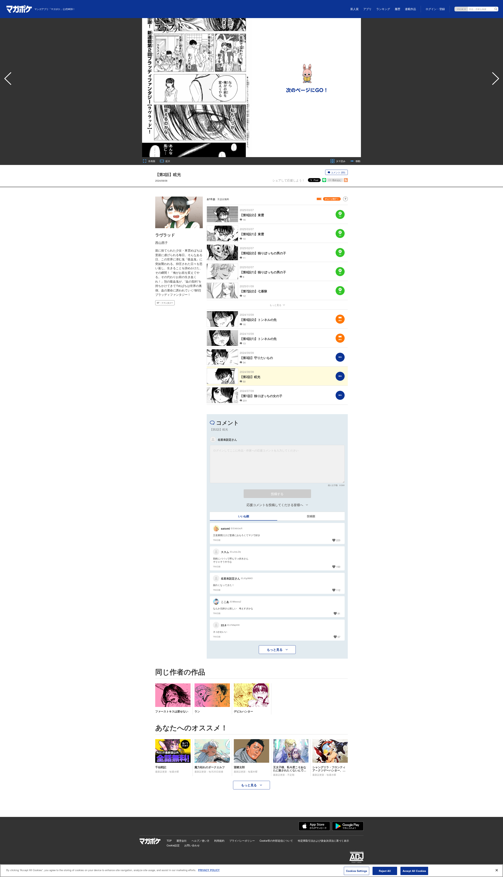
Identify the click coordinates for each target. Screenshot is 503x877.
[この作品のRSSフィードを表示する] (346, 180)
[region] (251, 870)
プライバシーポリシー (242, 840)
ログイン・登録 (435, 9)
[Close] (496, 870)
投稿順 (311, 516)
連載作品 (410, 9)
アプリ (367, 9)
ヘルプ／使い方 (200, 840)
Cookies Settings (356, 871)
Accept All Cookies (414, 871)
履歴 (397, 9)
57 (339, 636)
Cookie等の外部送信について (276, 840)
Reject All (385, 871)
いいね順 (243, 516)
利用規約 (219, 840)
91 (339, 613)
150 (338, 566)
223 (338, 540)
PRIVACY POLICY (209, 870)
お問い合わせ (192, 845)
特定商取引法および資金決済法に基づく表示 (323, 840)
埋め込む (336, 180)
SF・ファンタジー (165, 302)
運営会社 (181, 840)
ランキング (383, 9)
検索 (496, 9)
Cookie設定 (173, 845)
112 (338, 590)
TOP (169, 840)
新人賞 (354, 9)
